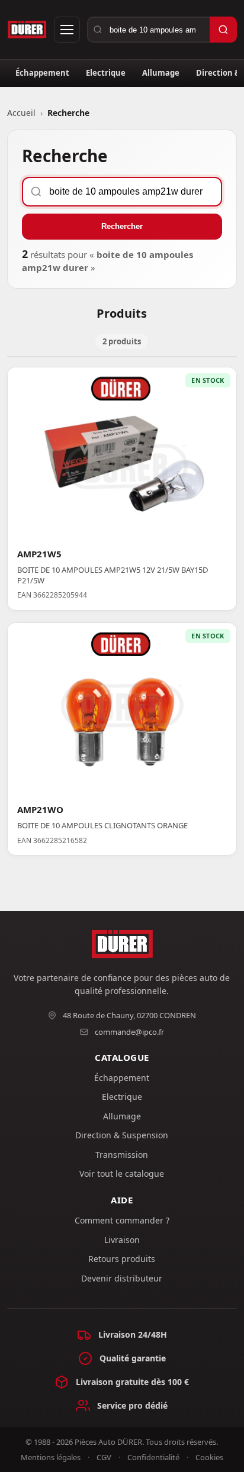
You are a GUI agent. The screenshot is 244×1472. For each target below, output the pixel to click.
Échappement (42, 72)
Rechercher (122, 226)
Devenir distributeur (121, 1278)
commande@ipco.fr (129, 1031)
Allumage (160, 72)
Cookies (209, 1457)
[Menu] (67, 30)
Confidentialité (153, 1457)
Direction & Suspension (121, 1135)
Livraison (122, 1239)
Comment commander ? (122, 1220)
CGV (104, 1457)
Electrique (106, 72)
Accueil (21, 112)
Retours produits (121, 1258)
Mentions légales (51, 1457)
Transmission (121, 1154)
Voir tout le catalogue (121, 1173)
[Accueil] (27, 29)
